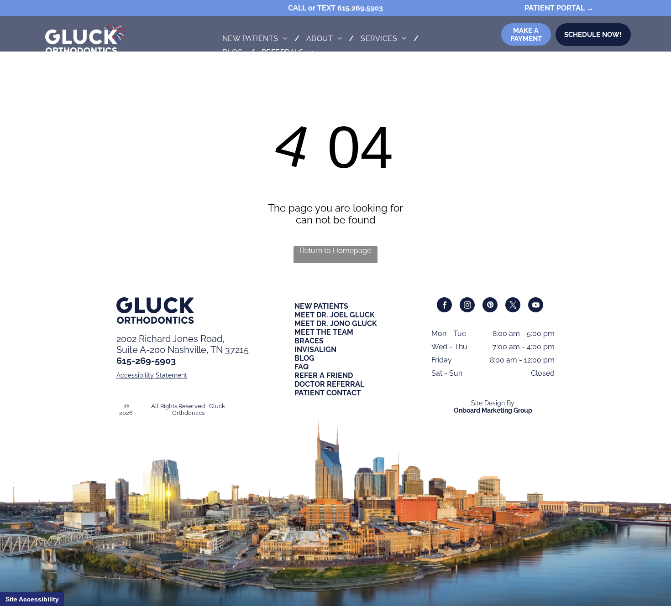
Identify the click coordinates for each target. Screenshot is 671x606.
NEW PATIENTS (321, 306)
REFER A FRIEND (323, 375)
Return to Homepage (335, 250)
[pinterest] (490, 306)
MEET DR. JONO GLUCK (335, 323)
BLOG (304, 358)
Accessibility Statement (151, 375)
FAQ (301, 367)
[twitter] (512, 306)
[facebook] (444, 306)
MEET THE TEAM (323, 332)
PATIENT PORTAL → (559, 8)
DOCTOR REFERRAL (329, 384)
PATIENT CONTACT (327, 392)
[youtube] (535, 306)
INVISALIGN (315, 349)
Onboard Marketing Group (493, 410)
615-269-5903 (146, 360)
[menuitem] (257, 38)
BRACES (309, 341)
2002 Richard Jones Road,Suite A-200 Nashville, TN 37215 (182, 344)
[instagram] (467, 306)
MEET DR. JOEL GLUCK (334, 315)
